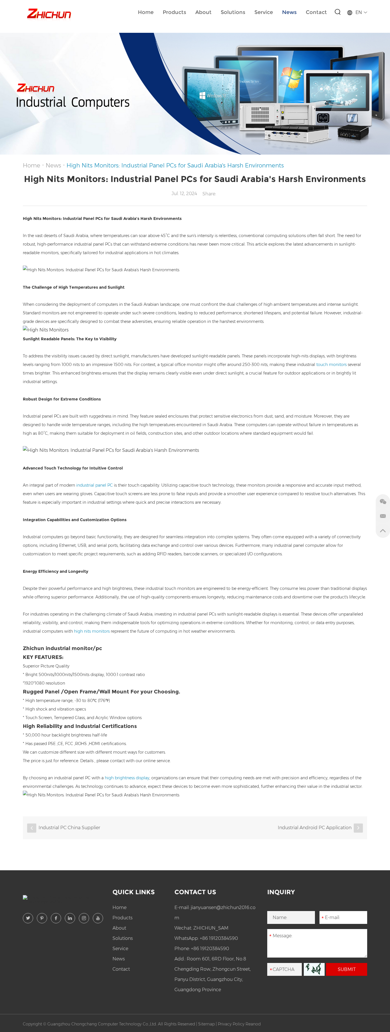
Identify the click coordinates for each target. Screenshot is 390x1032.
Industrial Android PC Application (314, 827)
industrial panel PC (94, 485)
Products (174, 12)
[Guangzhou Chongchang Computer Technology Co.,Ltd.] (48, 13)
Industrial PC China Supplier (69, 827)
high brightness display (127, 777)
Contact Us (195, 892)
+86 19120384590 (219, 938)
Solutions (233, 12)
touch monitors (331, 364)
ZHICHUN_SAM (210, 928)
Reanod (253, 1024)
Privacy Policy (231, 1024)
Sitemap (206, 1024)
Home (146, 12)
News (289, 12)
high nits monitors (91, 631)
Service (263, 12)
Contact (316, 12)
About (203, 12)
